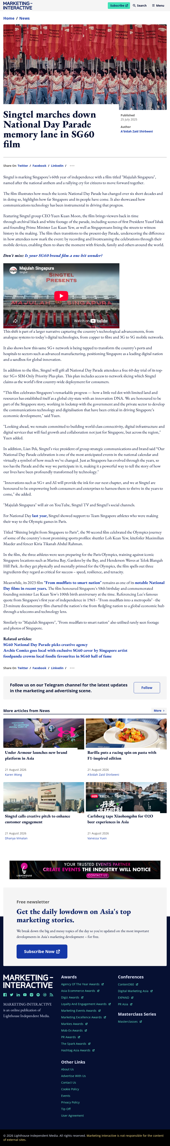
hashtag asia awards (76, 1050)
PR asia (125, 1004)
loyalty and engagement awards (84, 1004)
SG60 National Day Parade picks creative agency (46, 644)
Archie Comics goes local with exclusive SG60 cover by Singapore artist (66, 650)
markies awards (74, 1024)
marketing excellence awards (82, 1017)
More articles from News (82, 710)
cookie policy (70, 1089)
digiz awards (72, 997)
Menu (160, 5)
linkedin (57, 165)
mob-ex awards (74, 1030)
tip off (65, 1109)
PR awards (70, 1037)
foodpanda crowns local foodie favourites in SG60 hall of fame (58, 656)
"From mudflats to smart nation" (73, 582)
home (9, 18)
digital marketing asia (133, 991)
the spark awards (75, 1044)
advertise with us (73, 1076)
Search (142, 5)
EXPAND (125, 997)
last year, (40, 515)
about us (67, 1069)
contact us (68, 1082)
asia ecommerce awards (78, 991)
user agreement (72, 1115)
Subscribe (120, 6)
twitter (23, 165)
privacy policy (70, 1102)
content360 (128, 984)
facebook (39, 165)
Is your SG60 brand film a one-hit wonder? (63, 255)
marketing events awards (79, 1011)
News (24, 18)
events (65, 1096)
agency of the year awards (80, 984)
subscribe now (45, 953)
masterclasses (130, 1021)
